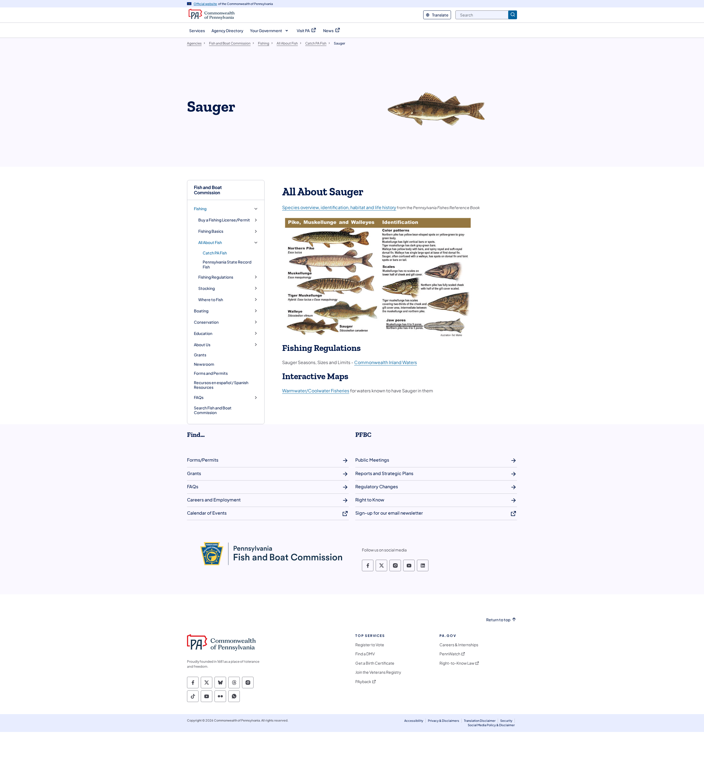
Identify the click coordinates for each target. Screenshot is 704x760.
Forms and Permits (211, 373)
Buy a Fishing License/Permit (224, 220)
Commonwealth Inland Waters (385, 362)
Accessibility (413, 720)
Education (203, 333)
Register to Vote (369, 644)
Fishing (200, 208)
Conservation (206, 322)
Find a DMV (365, 653)
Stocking (206, 288)
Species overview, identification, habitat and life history (339, 207)
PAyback (363, 681)
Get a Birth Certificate (374, 663)
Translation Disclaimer (480, 720)
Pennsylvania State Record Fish (227, 264)
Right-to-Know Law (456, 663)
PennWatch (449, 653)
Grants (200, 354)
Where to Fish (210, 299)
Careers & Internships (458, 644)
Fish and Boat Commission (208, 190)
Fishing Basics (210, 231)
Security (506, 720)
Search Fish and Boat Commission (213, 410)
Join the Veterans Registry (378, 672)
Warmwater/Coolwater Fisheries (315, 390)
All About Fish (210, 242)
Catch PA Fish (215, 252)
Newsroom (204, 364)
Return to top (498, 619)
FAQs (199, 397)
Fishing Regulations (215, 277)
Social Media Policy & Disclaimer (491, 725)
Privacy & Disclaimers (443, 720)
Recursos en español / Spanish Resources (221, 385)
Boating (201, 311)
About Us (202, 344)
